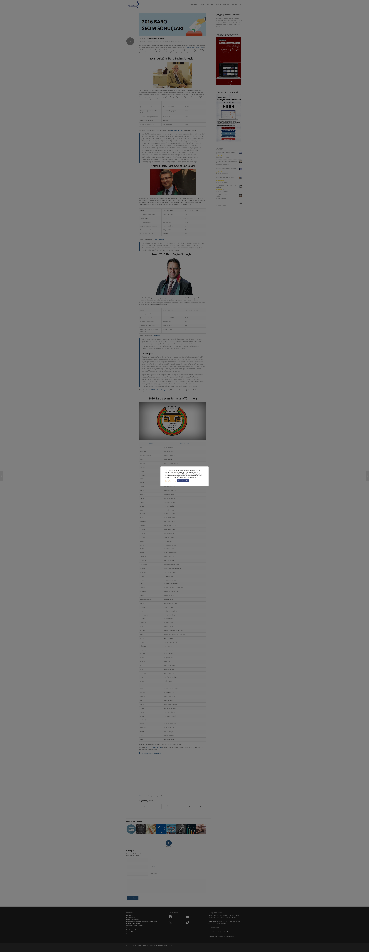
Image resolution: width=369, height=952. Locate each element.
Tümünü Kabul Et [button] (183, 481)
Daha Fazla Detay (171, 481)
